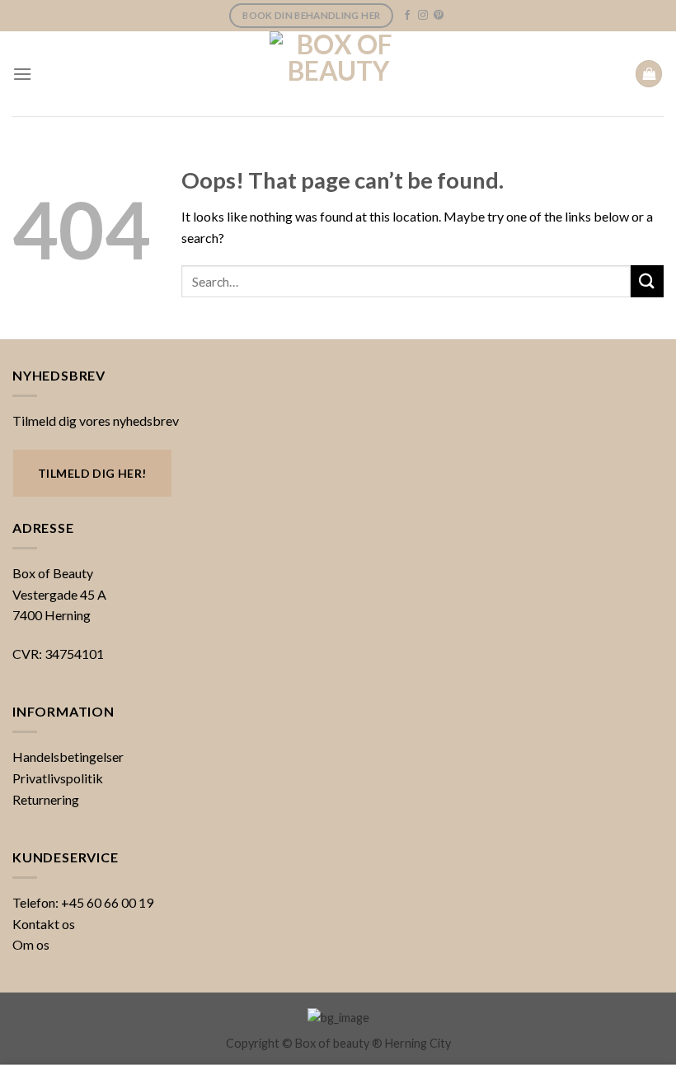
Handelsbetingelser (68, 756)
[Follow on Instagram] (423, 15)
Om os (30, 944)
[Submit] (647, 281)
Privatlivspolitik (57, 778)
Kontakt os (43, 924)
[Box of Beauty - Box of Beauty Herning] (338, 73)
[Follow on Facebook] (407, 15)
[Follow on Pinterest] (439, 15)
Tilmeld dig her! (92, 473)
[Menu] (22, 74)
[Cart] (649, 73)
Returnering (45, 799)
